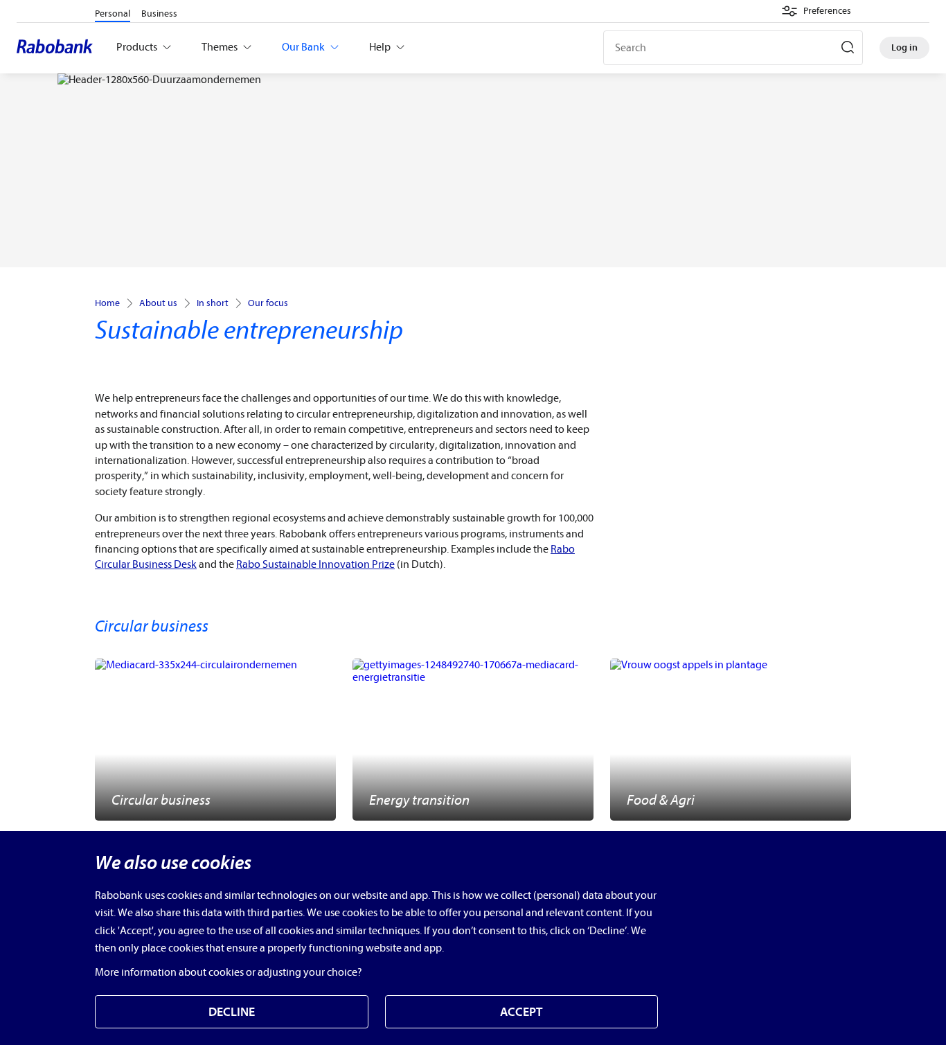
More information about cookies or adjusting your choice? (228, 972)
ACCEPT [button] (521, 1012)
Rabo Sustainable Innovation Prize (315, 564)
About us (158, 303)
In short (213, 303)
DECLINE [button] (231, 1012)
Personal (112, 13)
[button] (816, 11)
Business (159, 13)
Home (107, 303)
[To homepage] (58, 47)
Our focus (268, 303)
